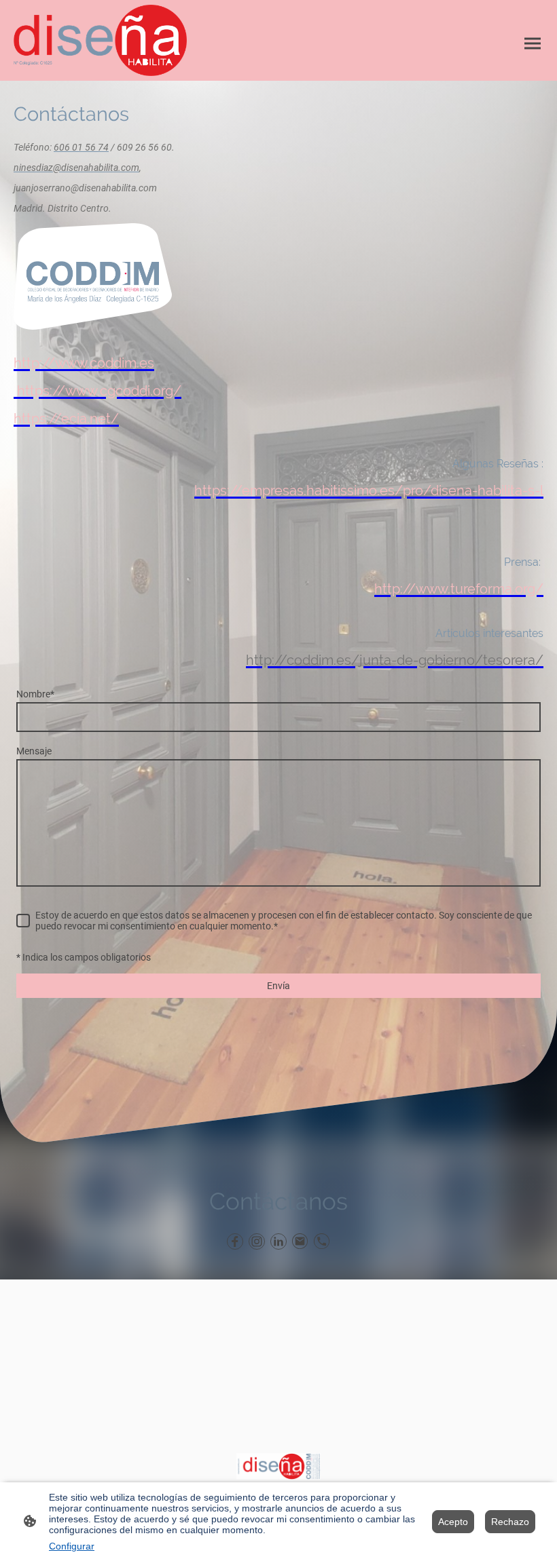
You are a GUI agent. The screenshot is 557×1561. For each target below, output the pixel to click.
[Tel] (322, 1241)
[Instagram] (257, 1241)
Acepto (453, 1521)
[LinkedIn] (278, 1241)
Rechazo (510, 1521)
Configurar (71, 1546)
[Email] (300, 1241)
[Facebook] (235, 1241)
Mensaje (34, 751)
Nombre (35, 694)
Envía (278, 985)
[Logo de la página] (100, 40)
